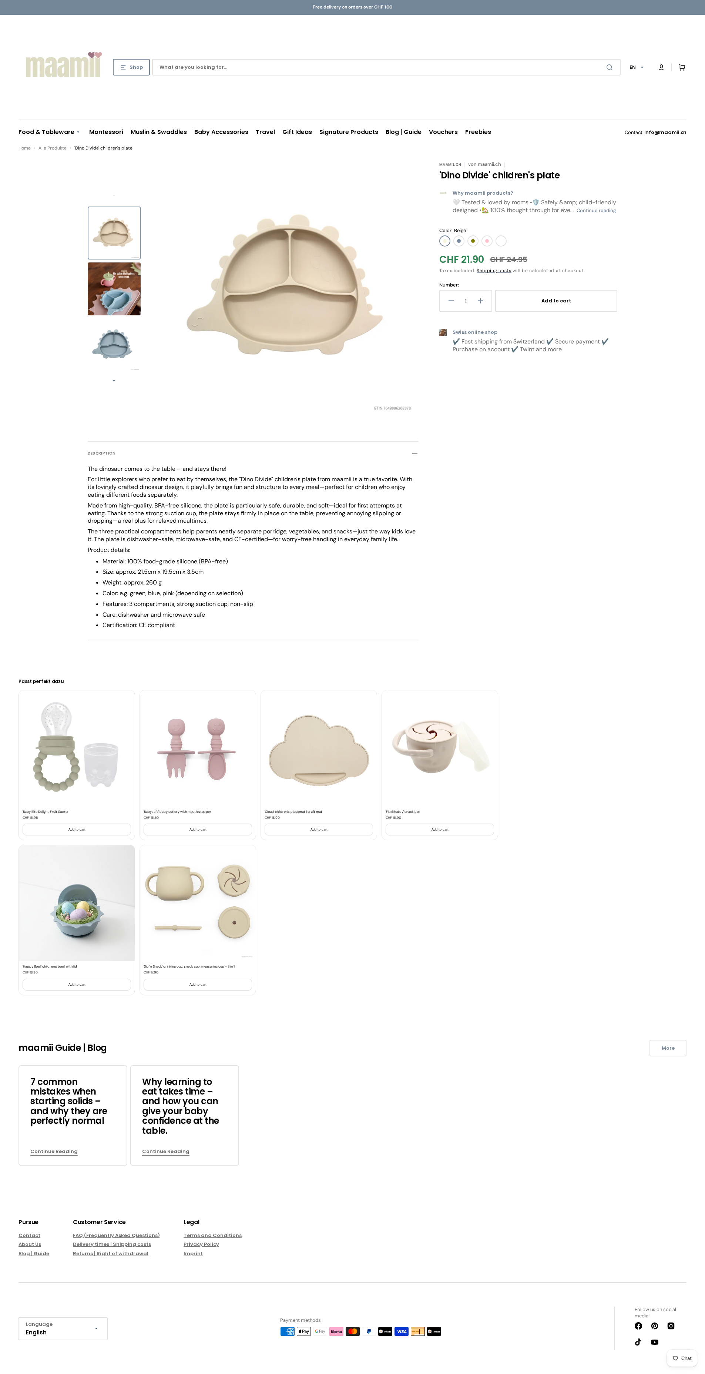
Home (25, 148)
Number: (449, 285)
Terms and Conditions (213, 1236)
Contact (29, 1236)
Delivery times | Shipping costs (112, 1244)
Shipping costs (494, 271)
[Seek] (611, 67)
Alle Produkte (52, 148)
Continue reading (596, 210)
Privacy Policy (201, 1244)
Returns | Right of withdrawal (110, 1253)
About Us (30, 1244)
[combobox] (386, 67)
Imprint (193, 1253)
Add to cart (76, 829)
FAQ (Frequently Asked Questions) (116, 1236)
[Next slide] (114, 381)
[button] (661, 67)
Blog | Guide (34, 1253)
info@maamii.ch (665, 132)
